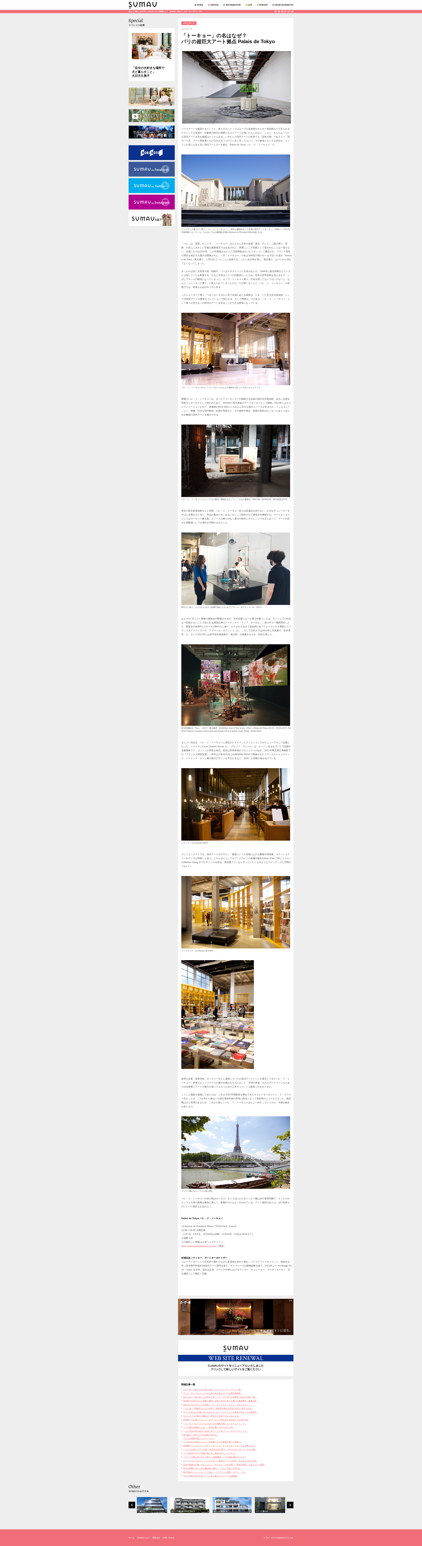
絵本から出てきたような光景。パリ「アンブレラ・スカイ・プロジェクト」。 (217, 1405)
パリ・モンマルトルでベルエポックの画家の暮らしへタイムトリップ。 (214, 1423)
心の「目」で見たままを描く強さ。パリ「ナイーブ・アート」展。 (212, 1389)
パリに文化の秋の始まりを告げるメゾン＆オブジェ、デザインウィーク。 (215, 1431)
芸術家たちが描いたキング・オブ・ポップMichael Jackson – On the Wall (215, 1420)
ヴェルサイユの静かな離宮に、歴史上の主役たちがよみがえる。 (212, 1416)
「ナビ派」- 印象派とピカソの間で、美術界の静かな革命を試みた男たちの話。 (218, 1408)
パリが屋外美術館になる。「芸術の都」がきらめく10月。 (209, 1427)
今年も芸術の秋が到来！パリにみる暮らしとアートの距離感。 (211, 1476)
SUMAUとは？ (143, 1538)
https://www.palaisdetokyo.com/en (199, 1246)
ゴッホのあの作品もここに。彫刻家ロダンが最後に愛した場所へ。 (212, 1442)
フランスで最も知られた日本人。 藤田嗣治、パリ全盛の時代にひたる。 (215, 1457)
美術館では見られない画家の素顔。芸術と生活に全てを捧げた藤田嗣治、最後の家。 (220, 1401)
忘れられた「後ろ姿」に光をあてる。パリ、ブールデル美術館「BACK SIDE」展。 (220, 1397)
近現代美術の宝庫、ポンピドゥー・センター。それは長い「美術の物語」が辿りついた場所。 (224, 1464)
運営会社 (156, 1538)
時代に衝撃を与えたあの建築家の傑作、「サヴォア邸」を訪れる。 (212, 1468)
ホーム (132, 1538)
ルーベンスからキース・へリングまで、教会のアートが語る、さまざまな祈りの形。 (220, 1461)
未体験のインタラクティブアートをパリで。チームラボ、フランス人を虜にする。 (219, 1446)
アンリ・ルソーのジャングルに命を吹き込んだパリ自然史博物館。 (212, 1393)
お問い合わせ (168, 1538)
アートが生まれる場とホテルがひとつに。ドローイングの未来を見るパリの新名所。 (220, 1412)
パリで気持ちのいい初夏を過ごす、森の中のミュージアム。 (210, 1453)
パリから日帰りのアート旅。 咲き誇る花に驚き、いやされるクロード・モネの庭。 (220, 1449)
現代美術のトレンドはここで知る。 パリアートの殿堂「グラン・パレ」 (215, 1472)
